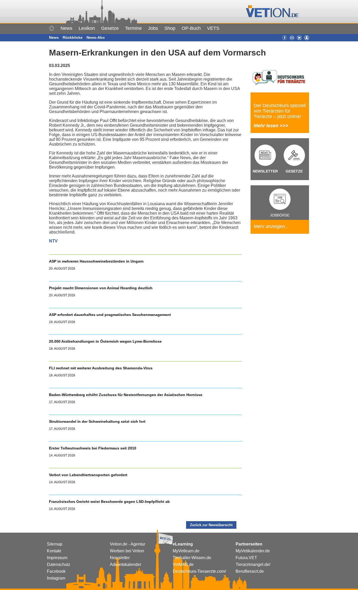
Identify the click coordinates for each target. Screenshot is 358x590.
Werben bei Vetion (127, 551)
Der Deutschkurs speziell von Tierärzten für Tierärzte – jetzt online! (280, 111)
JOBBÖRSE (280, 215)
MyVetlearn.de (186, 551)
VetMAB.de (183, 564)
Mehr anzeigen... (271, 226)
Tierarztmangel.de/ (253, 564)
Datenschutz (58, 564)
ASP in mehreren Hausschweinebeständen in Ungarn (96, 261)
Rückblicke (73, 37)
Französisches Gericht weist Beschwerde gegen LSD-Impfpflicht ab (109, 501)
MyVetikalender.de (253, 551)
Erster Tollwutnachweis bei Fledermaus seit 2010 (92, 448)
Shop (169, 28)
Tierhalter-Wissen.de (192, 557)
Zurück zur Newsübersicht (211, 525)
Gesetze (110, 28)
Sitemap (54, 544)
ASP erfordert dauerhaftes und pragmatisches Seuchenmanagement (110, 315)
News (66, 28)
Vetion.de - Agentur (127, 544)
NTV (53, 241)
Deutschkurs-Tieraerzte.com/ (199, 571)
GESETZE (294, 171)
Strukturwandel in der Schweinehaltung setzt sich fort (97, 421)
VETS (213, 28)
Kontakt (54, 551)
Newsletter (120, 557)
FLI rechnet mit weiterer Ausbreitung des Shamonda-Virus (101, 368)
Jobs (153, 28)
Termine (133, 28)
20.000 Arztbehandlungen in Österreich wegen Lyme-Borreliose (106, 341)
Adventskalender (125, 564)
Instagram (56, 578)
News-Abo (95, 37)
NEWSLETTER (265, 171)
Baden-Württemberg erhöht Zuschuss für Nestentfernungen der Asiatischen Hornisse (125, 395)
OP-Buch (191, 28)
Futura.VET (246, 557)
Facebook (56, 571)
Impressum (57, 557)
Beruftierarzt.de (250, 571)
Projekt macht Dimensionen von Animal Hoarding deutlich (101, 288)
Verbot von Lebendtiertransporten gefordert (88, 475)
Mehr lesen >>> (271, 125)
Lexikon (87, 28)
